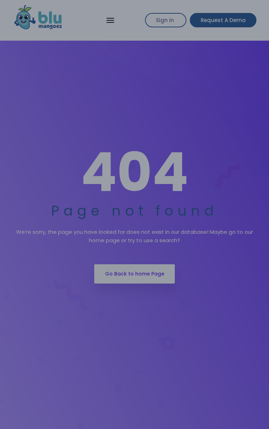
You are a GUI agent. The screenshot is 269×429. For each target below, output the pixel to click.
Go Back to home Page (134, 273)
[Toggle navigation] (110, 20)
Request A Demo (223, 20)
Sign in (165, 20)
